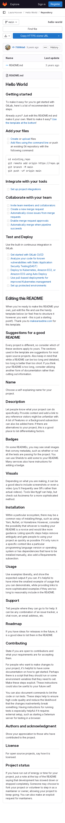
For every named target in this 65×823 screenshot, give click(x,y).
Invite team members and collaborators (33, 205)
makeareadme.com (41, 320)
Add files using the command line (30, 142)
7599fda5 (20, 47)
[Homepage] (5, 4)
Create (14, 138)
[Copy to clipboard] (55, 159)
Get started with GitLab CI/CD (27, 254)
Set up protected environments (28, 285)
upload (26, 138)
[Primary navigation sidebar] (4, 12)
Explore (14, 4)
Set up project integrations (26, 189)
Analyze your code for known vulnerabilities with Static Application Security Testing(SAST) (31, 262)
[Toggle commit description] (45, 47)
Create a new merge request (27, 209)
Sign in (42, 4)
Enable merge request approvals (30, 220)
